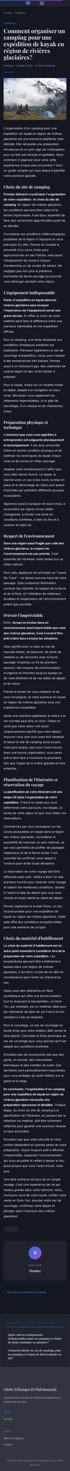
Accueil (8, 12)
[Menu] (41, 3)
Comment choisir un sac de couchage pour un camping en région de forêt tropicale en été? (34, 1354)
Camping (20, 12)
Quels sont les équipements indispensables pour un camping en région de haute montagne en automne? (35, 1338)
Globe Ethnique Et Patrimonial (30, 1389)
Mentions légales (13, 1438)
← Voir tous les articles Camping (25, 1292)
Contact (8, 1444)
